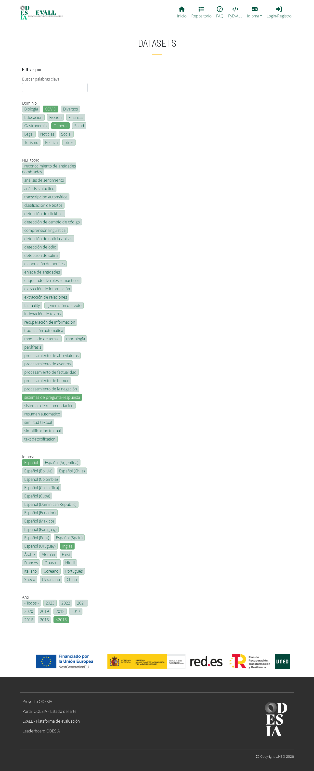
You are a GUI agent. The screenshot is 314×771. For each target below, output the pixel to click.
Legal (28, 134)
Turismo (31, 142)
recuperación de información (49, 322)
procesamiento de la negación (50, 389)
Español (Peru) (36, 537)
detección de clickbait (43, 213)
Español (31, 462)
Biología (31, 109)
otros (69, 142)
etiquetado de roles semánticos (51, 280)
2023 (50, 603)
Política (51, 142)
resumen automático (42, 414)
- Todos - (31, 603)
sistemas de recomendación (48, 405)
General (60, 125)
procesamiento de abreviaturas (51, 355)
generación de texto (64, 305)
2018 (60, 611)
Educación (33, 117)
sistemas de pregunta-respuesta (52, 397)
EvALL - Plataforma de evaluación (51, 721)
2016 (28, 619)
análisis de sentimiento (44, 180)
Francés (31, 562)
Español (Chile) (72, 471)
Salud (79, 125)
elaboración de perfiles (44, 263)
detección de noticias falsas (48, 238)
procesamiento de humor (46, 380)
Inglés (67, 546)
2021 (81, 603)
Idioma (28, 456)
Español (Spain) (69, 537)
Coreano (51, 571)
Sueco (29, 579)
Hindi (70, 562)
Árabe (29, 554)
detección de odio (40, 247)
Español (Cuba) (37, 496)
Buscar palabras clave (41, 79)
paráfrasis (32, 347)
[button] (254, 12)
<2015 (61, 619)
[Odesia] (43, 12)
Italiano (30, 571)
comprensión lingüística (44, 230)
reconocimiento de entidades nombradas (49, 169)
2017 (75, 611)
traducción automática (43, 330)
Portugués (74, 571)
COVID (50, 109)
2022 (65, 603)
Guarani (51, 562)
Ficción (55, 117)
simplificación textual (42, 430)
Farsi (66, 554)
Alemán (48, 554)
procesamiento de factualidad (50, 372)
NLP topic (30, 160)
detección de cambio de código (52, 222)
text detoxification (39, 439)
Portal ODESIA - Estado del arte (50, 711)
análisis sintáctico (39, 188)
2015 (44, 619)
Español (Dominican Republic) (50, 504)
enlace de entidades (42, 272)
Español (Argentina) (61, 462)
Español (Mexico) (39, 521)
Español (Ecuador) (39, 512)
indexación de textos (42, 314)
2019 (44, 611)
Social (66, 134)
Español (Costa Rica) (41, 487)
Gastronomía (35, 125)
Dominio (29, 103)
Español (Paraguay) (40, 529)
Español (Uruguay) (39, 546)
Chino (72, 579)
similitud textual (38, 422)
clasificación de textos (43, 205)
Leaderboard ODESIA (41, 731)
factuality (32, 305)
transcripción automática (45, 197)
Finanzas (75, 117)
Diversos (70, 109)
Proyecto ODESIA (37, 701)
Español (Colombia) (41, 479)
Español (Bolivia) (38, 471)
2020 (28, 611)
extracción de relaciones (45, 297)
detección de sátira (41, 255)
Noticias (47, 134)
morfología (75, 339)
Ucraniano (51, 579)
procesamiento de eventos (47, 364)
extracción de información (47, 288)
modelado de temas (41, 339)
